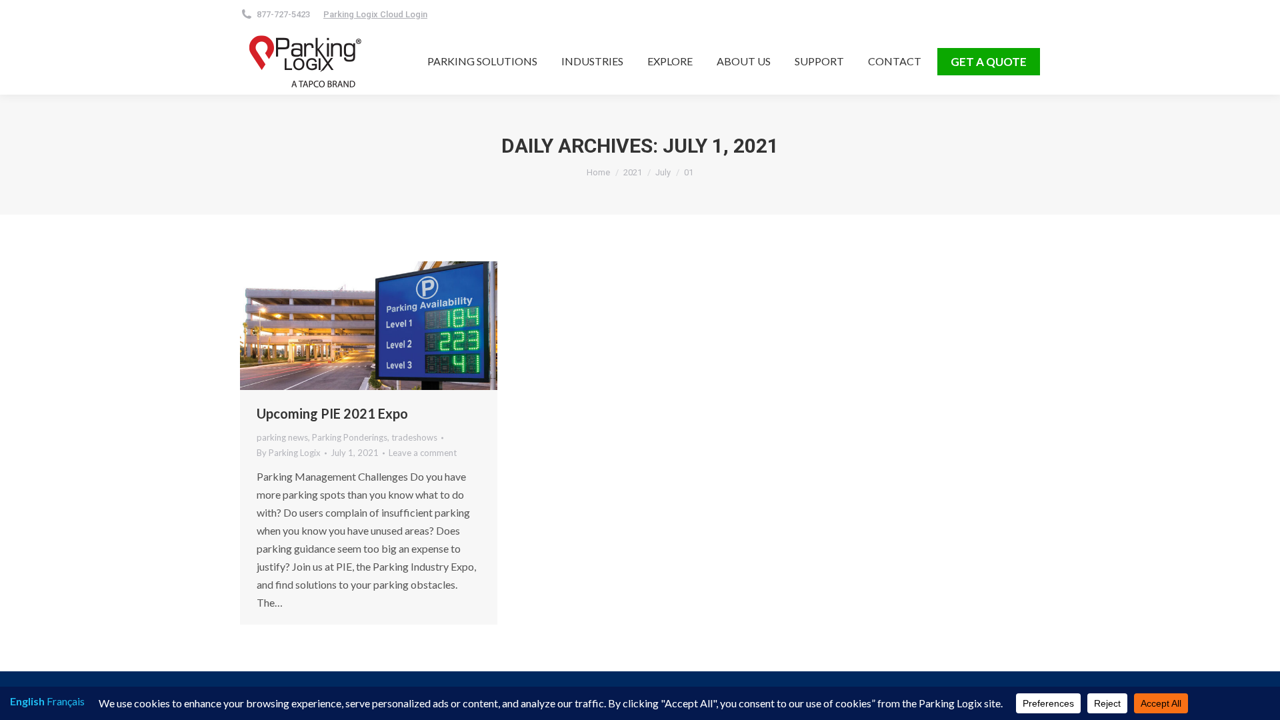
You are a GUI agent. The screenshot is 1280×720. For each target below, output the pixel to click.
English (27, 701)
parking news (282, 437)
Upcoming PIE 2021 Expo (332, 413)
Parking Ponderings (349, 437)
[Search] (505, 14)
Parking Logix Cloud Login (375, 14)
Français (66, 701)
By (289, 452)
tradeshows (414, 437)
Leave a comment (423, 452)
